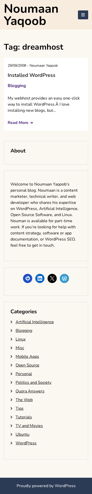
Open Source (27, 365)
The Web (24, 400)
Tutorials (24, 417)
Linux (21, 339)
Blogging (17, 86)
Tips (20, 408)
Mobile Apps (27, 356)
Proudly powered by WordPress (46, 486)
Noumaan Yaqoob (31, 14)
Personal (24, 374)
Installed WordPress (31, 75)
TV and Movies (29, 426)
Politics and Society (33, 382)
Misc (20, 348)
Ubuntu (22, 434)
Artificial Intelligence (35, 322)
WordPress (26, 443)
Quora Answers (30, 391)
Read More (18, 122)
